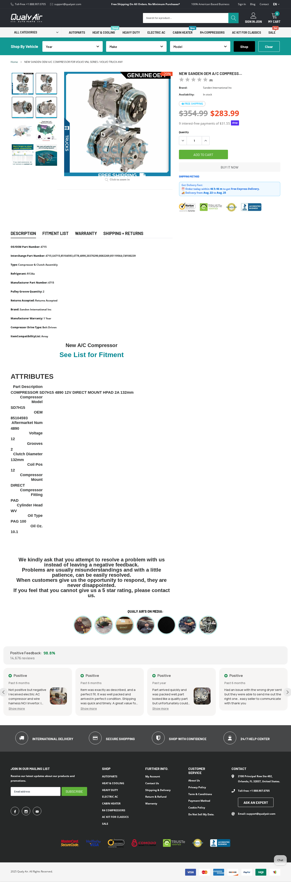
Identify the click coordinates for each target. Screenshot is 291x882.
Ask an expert (255, 802)
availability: (186, 94)
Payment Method (199, 801)
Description (23, 233)
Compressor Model (31, 399)
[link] (22, 84)
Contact (264, 4)
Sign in (242, 4)
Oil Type (35, 515)
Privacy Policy (197, 787)
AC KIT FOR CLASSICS (246, 32)
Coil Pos (35, 464)
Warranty (151, 803)
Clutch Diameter (28, 454)
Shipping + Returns (123, 233)
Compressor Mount (31, 477)
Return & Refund (156, 796)
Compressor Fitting (31, 492)
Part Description (28, 387)
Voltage (36, 433)
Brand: (183, 87)
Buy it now (229, 167)
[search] (233, 18)
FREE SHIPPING (193, 103)
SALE (271, 32)
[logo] (27, 18)
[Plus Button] (205, 140)
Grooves (35, 443)
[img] (193, 80)
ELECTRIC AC (156, 32)
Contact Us (152, 783)
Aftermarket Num (27, 423)
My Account (152, 776)
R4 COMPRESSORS (212, 32)
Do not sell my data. (201, 814)
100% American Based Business (210, 4)
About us (194, 780)
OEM (38, 412)
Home (14, 62)
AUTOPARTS (77, 32)
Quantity (184, 132)
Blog (252, 4)
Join (258, 21)
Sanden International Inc (217, 87)
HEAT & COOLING (103, 32)
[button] (47, 708)
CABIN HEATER (183, 32)
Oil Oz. (36, 526)
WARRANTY (86, 233)
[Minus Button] (183, 140)
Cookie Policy (196, 807)
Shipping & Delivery (158, 790)
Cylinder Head (30, 505)
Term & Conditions (200, 794)
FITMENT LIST (55, 233)
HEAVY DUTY (131, 32)
